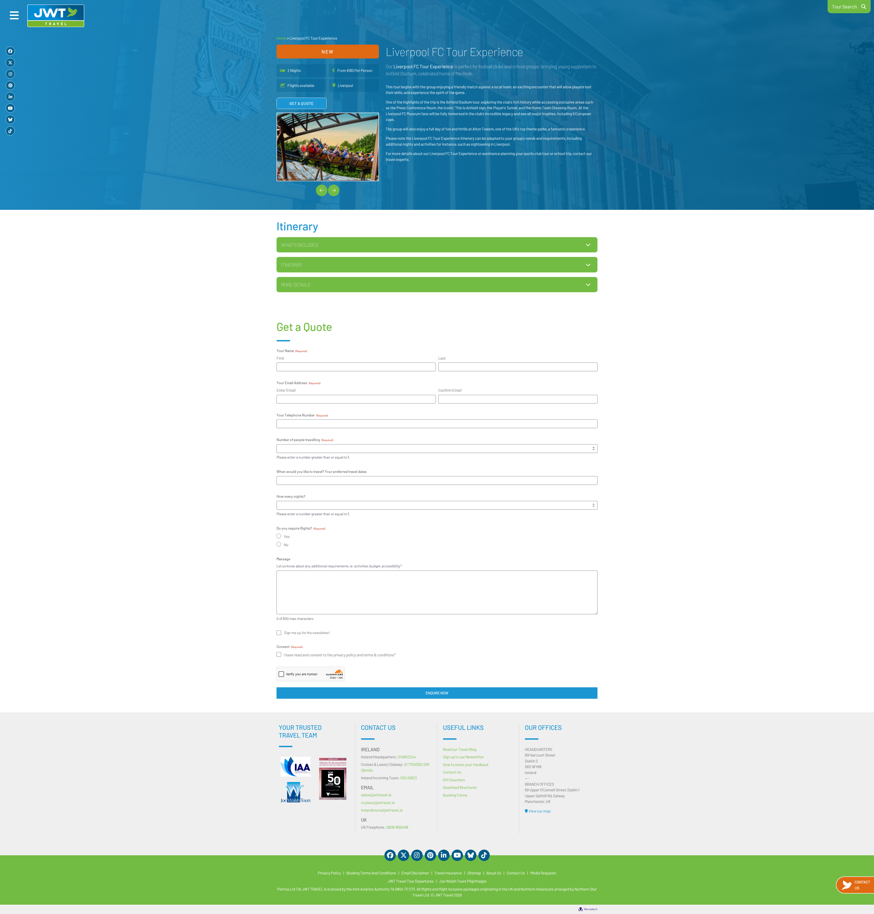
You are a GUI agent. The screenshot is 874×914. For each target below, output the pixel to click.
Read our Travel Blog (459, 749)
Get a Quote (302, 103)
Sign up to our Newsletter (463, 756)
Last (442, 358)
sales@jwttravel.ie (376, 794)
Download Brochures (460, 787)
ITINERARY (291, 264)
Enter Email (286, 390)
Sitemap (474, 873)
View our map (539, 811)
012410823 (408, 777)
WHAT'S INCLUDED (299, 245)
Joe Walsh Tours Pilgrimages (463, 881)
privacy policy (345, 654)
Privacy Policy (329, 873)
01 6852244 (407, 756)
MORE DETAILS (295, 284)
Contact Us (862, 885)
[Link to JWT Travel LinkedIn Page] (10, 96)
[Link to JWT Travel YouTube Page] (10, 108)
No (286, 544)
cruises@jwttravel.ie (378, 802)
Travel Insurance (448, 873)
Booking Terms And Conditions (371, 873)
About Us (493, 873)
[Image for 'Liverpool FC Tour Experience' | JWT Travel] (328, 147)
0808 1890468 (397, 827)
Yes (287, 536)
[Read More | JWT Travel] (295, 792)
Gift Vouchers (454, 779)
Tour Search (844, 6)
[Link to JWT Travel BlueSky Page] (10, 119)
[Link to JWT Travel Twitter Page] (10, 62)
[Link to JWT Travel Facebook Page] (10, 51)
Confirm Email (450, 390)
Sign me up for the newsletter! (307, 632)
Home (281, 38)
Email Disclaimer (415, 873)
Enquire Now (437, 693)
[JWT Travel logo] (55, 16)
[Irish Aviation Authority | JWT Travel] (295, 767)
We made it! (590, 909)
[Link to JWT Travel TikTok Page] (10, 130)
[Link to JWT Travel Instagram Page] (10, 74)
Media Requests (543, 873)
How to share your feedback (465, 764)
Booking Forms (455, 795)
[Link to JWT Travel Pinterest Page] (10, 85)
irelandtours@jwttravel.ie (382, 810)
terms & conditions (378, 654)
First (280, 358)
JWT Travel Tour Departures (411, 881)
